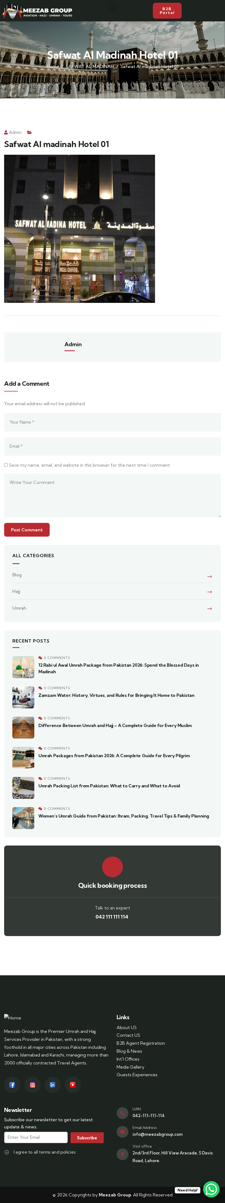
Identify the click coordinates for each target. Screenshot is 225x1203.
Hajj (16, 591)
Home (53, 66)
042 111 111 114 (112, 917)
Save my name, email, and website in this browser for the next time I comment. (90, 465)
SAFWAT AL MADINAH (90, 66)
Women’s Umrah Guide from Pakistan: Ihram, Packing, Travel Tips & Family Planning (123, 816)
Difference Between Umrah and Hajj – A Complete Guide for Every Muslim (115, 725)
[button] (112, 7)
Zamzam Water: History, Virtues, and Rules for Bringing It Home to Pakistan (116, 695)
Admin (15, 132)
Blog (17, 574)
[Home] (12, 1018)
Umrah (19, 608)
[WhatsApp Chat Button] (211, 1189)
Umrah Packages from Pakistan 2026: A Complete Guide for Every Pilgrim (114, 755)
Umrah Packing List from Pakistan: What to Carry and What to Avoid (109, 785)
